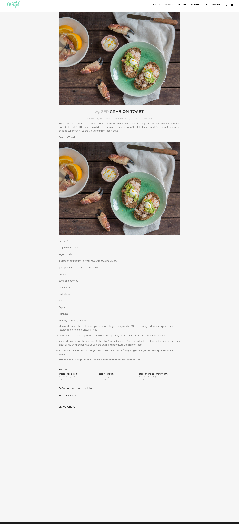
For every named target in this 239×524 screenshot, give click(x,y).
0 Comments (146, 118)
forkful (134, 118)
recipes (115, 118)
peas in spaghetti (106, 374)
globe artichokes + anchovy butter (154, 374)
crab (68, 388)
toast (92, 388)
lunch (108, 118)
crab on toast (80, 388)
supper (123, 118)
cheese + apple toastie (68, 374)
